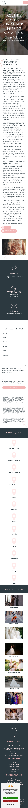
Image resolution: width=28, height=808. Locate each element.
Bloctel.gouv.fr (17, 420)
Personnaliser (10, 804)
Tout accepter (10, 798)
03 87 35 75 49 (14, 295)
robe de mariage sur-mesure (14, 782)
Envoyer (15, 387)
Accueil (7, 227)
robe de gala (14, 779)
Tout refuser (10, 801)
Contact (14, 771)
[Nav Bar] (25, 2)
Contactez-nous (10, 231)
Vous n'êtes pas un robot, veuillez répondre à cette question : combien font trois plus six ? (13, 370)
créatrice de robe (14, 781)
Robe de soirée (14, 766)
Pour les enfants (14, 768)
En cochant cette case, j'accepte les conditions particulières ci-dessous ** (13, 382)
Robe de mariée (14, 764)
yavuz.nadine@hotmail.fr (14, 314)
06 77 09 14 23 (14, 297)
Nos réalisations (14, 770)
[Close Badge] (22, 803)
